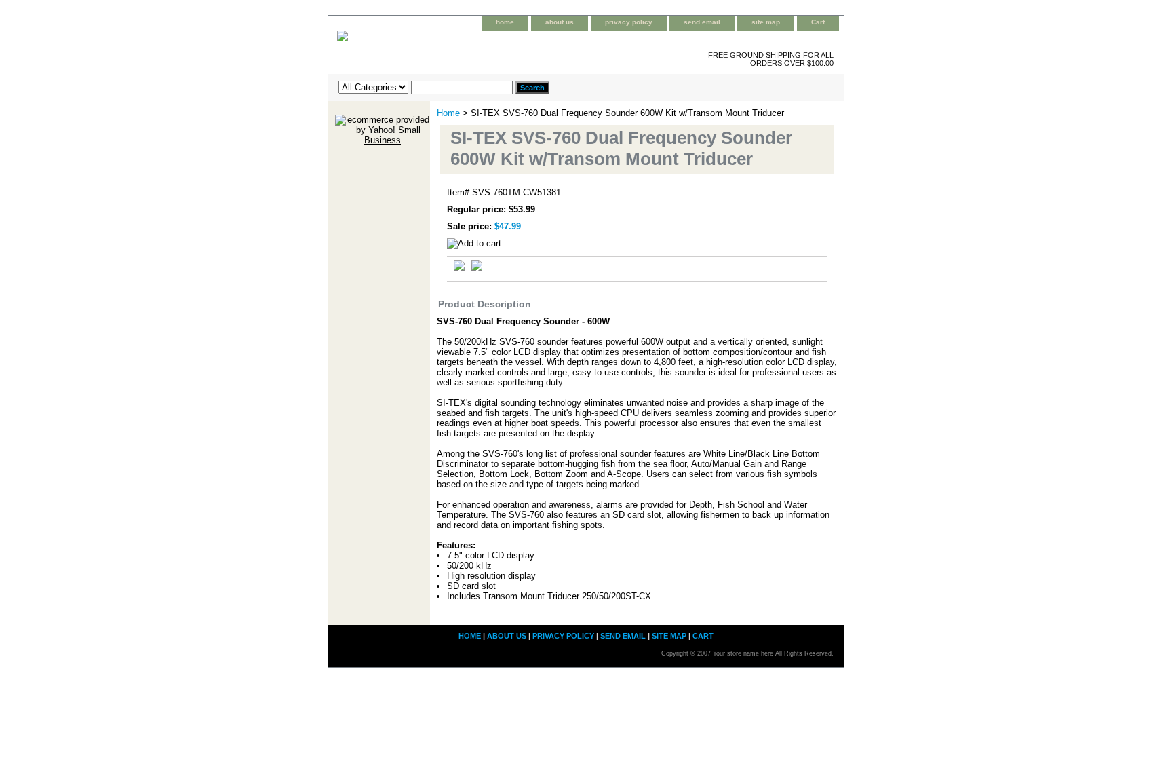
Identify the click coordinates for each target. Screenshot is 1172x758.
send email (702, 22)
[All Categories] (425, 87)
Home (448, 113)
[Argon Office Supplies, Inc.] (497, 46)
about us (559, 22)
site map (765, 22)
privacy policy (628, 22)
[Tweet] (459, 268)
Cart (818, 22)
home (505, 22)
